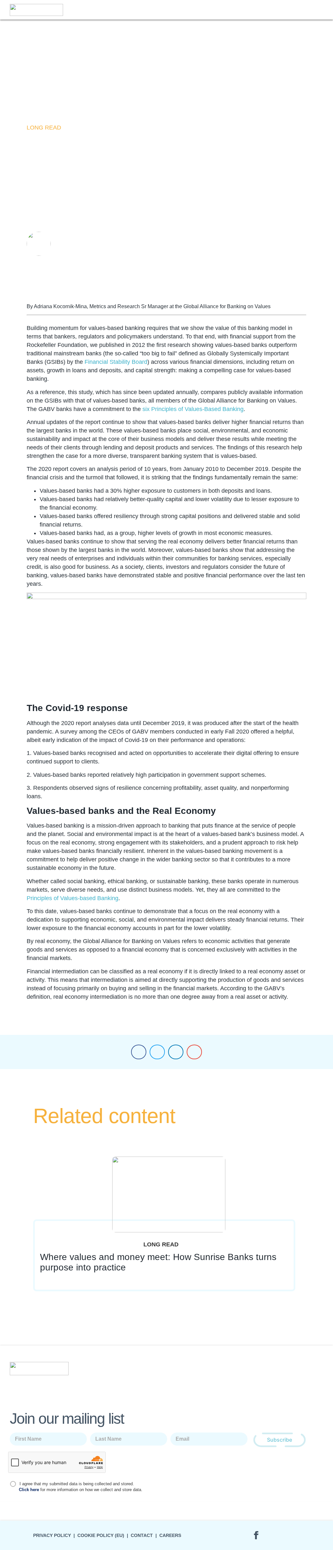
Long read (44, 127)
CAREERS (170, 1535)
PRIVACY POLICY (52, 1535)
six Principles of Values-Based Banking (193, 409)
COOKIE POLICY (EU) (100, 1535)
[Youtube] (292, 1535)
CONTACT (142, 1535)
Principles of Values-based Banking (72, 898)
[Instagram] (274, 1535)
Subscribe (279, 1439)
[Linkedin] (238, 1535)
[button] (320, 9)
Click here (29, 1489)
